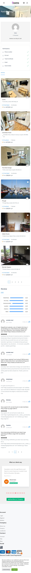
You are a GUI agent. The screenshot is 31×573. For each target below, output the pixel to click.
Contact (2, 536)
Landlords (2, 531)
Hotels (3, 72)
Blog (1, 541)
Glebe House (5, 234)
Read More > (7, 476)
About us (2, 526)
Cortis (3, 99)
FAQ (1, 539)
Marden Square (6, 267)
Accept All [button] (14, 569)
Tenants (2, 528)
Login (1, 515)
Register (2, 518)
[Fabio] (27, 97)
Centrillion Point (6, 132)
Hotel (2, 292)
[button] (24, 3)
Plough (4, 201)
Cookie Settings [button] (6, 569)
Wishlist (2, 520)
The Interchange (7, 168)
